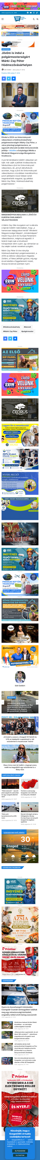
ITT (31, 1144)
